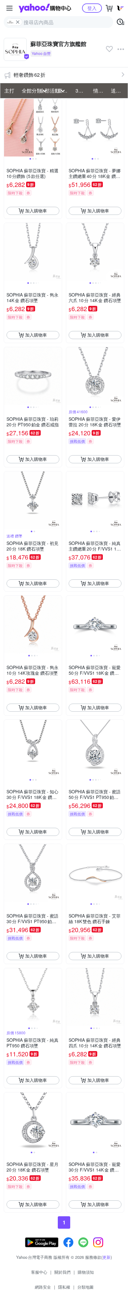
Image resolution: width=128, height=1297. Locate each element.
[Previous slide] (8, 127)
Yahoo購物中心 (45, 8)
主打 (9, 90)
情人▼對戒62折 (100, 90)
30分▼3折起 (82, 90)
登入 (92, 8)
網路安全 (43, 1287)
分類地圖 (85, 1287)
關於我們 (62, 1272)
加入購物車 (36, 210)
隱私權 (64, 1287)
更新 (107, 1257)
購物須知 (86, 1272)
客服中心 (39, 1272)
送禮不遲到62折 (118, 90)
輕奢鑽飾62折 (29, 74)
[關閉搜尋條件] (18, 22)
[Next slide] (58, 127)
